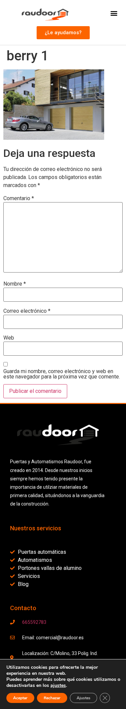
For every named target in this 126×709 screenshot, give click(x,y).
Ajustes (83, 698)
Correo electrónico (26, 311)
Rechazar (52, 698)
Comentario (18, 198)
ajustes (58, 686)
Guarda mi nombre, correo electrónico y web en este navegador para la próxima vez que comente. (61, 374)
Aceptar (20, 698)
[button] (113, 12)
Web (8, 338)
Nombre (14, 284)
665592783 (34, 622)
